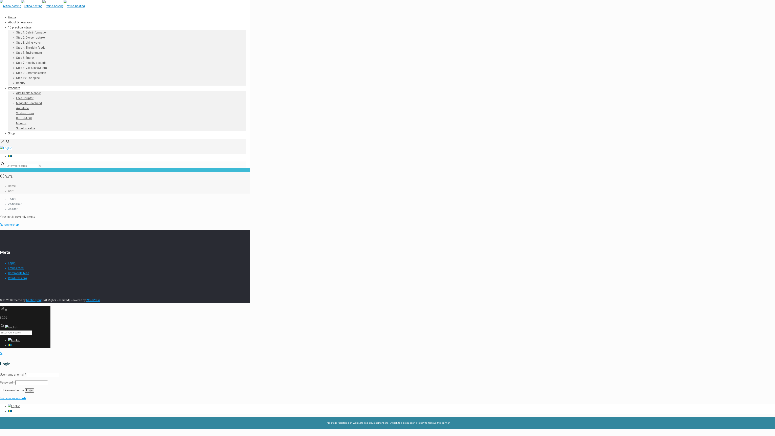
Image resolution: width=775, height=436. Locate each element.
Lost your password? (13, 398)
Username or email (13, 374)
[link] (40, 165)
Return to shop (9, 224)
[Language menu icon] (6, 148)
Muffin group (34, 300)
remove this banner (438, 422)
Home (12, 186)
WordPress (93, 300)
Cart (11, 191)
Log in (12, 263)
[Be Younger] (42, 6)
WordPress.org (17, 278)
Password (7, 382)
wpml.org (358, 422)
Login (29, 390)
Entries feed (16, 268)
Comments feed (18, 273)
